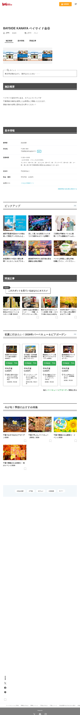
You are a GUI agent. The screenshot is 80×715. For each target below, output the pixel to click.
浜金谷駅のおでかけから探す (67, 705)
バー (61, 491)
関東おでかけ (24, 705)
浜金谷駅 (21, 491)
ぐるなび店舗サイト (27, 183)
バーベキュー (52, 390)
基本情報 (10, 130)
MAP (39, 151)
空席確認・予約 (11, 363)
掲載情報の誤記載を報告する (67, 189)
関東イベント (34, 705)
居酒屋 (52, 491)
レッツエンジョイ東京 (12, 705)
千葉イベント (53, 705)
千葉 (31, 491)
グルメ (41, 491)
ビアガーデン (63, 390)
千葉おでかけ (44, 705)
